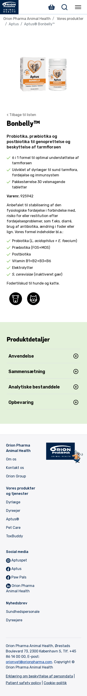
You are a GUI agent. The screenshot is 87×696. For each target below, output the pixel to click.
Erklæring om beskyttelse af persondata (39, 676)
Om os (11, 459)
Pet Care (13, 527)
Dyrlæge (13, 502)
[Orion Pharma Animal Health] (11, 7)
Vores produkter (70, 19)
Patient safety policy (23, 683)
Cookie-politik (55, 683)
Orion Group (16, 476)
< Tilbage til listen (21, 115)
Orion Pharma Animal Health (27, 19)
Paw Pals (18, 577)
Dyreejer (13, 510)
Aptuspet (19, 560)
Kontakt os (15, 468)
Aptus (12, 519)
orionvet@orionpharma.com (29, 662)
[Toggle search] (64, 7)
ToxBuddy (14, 536)
